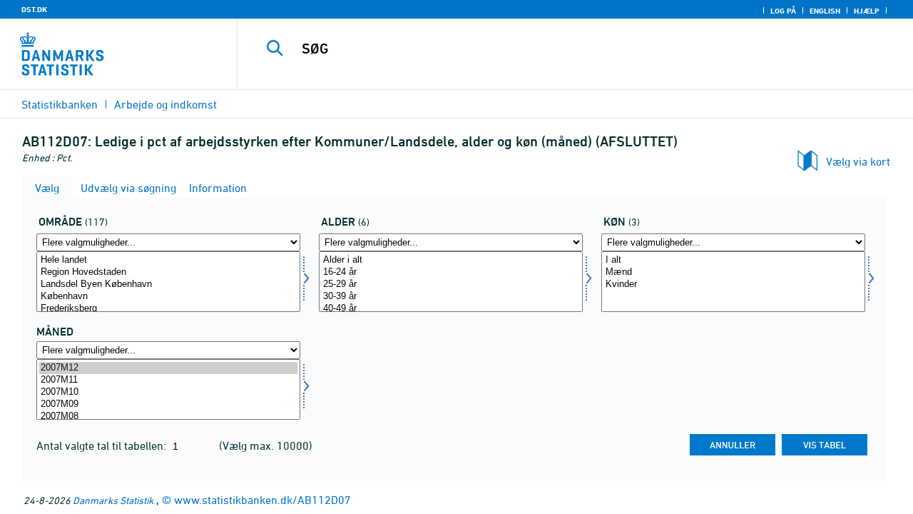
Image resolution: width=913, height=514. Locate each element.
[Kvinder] (733, 284)
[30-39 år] (451, 297)
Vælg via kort (858, 161)
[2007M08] (168, 416)
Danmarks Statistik (113, 500)
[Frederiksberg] (168, 309)
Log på (783, 11)
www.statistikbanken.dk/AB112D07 (262, 499)
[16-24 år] (451, 272)
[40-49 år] (451, 309)
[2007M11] (168, 380)
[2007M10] (168, 392)
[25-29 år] (451, 284)
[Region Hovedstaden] (168, 272)
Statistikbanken (59, 104)
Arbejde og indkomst (165, 104)
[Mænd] (733, 272)
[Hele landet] (168, 260)
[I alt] (733, 260)
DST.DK (34, 9)
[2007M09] (168, 404)
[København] (168, 297)
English (825, 11)
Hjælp (866, 11)
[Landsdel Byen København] (168, 284)
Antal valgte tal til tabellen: (102, 445)
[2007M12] (168, 368)
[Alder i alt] (451, 260)
